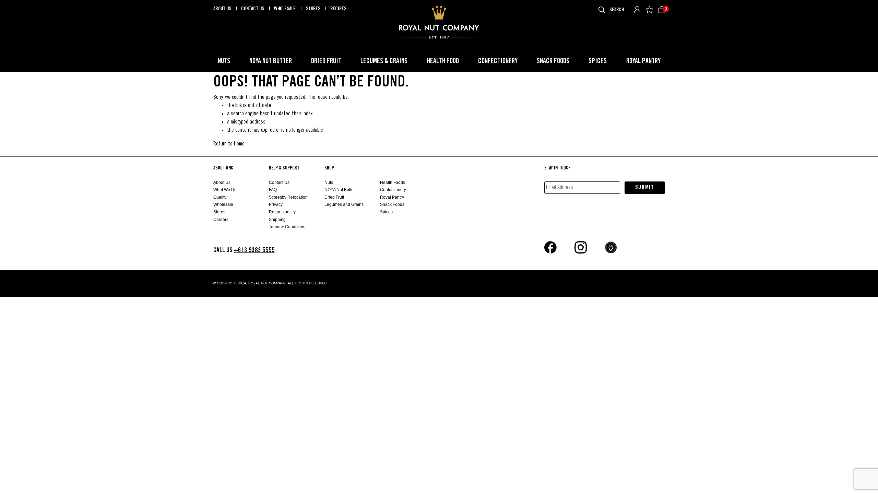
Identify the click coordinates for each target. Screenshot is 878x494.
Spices (386, 212)
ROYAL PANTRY (643, 61)
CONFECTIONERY (498, 61)
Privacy (276, 204)
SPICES (598, 61)
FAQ (273, 189)
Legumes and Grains (344, 204)
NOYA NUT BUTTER (270, 61)
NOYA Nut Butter (339, 189)
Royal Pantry (392, 197)
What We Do (225, 189)
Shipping (277, 219)
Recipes (338, 9)
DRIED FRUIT (326, 61)
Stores (313, 9)
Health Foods (392, 182)
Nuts (328, 182)
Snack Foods (392, 204)
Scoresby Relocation (288, 197)
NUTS (224, 61)
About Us (222, 9)
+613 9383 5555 (254, 250)
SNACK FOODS (553, 61)
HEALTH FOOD (443, 61)
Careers (220, 219)
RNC (439, 22)
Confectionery (393, 189)
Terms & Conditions (287, 226)
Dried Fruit (334, 197)
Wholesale (285, 9)
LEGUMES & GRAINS (383, 61)
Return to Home (229, 144)
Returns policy (282, 212)
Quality (219, 197)
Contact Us (253, 9)
